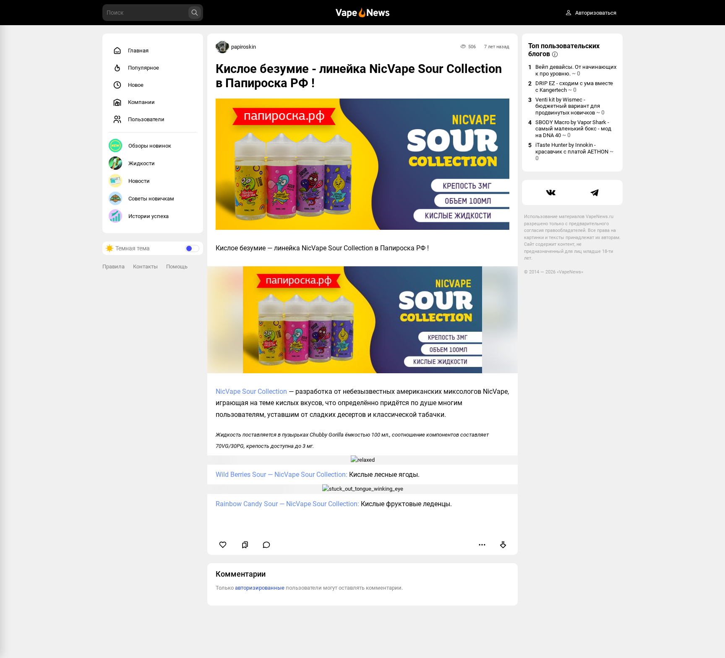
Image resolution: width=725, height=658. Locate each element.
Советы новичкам (151, 198)
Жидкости (141, 163)
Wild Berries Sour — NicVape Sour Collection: (281, 475)
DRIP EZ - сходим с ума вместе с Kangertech (574, 86)
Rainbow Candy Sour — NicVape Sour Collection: (287, 504)
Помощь (177, 266)
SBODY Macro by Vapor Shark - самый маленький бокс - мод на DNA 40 (573, 128)
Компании (141, 102)
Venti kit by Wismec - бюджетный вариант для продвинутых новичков (570, 106)
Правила (113, 266)
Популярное (143, 68)
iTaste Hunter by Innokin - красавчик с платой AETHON (574, 151)
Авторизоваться (595, 13)
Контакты (145, 266)
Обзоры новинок (149, 146)
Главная (138, 50)
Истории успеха (148, 216)
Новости (139, 181)
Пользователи (146, 119)
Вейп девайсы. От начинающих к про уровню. (575, 70)
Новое (135, 85)
